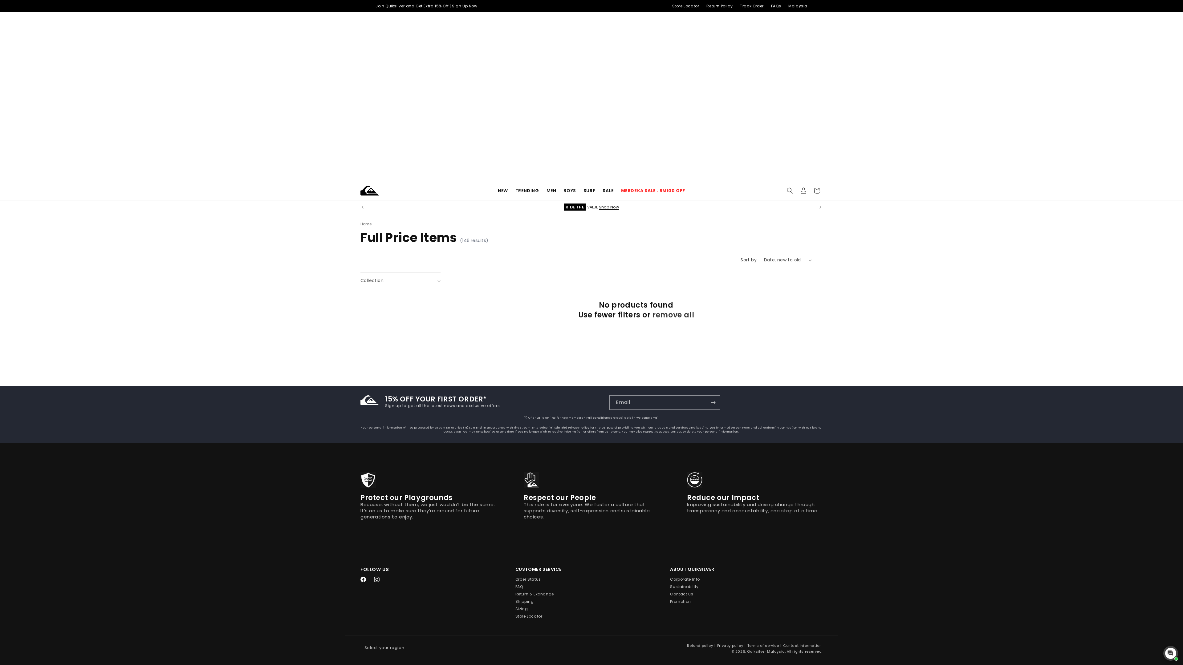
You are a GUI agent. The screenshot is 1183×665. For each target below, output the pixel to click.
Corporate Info (685, 579)
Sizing (521, 608)
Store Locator (685, 6)
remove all (673, 315)
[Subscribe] (713, 402)
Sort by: (749, 260)
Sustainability (684, 586)
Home (366, 224)
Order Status (528, 579)
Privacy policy (730, 645)
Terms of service (763, 645)
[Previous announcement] (362, 207)
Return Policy (719, 6)
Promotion (680, 601)
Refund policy (700, 645)
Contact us (681, 594)
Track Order (752, 6)
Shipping (524, 601)
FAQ (519, 586)
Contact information (802, 645)
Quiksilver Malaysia (766, 651)
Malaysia (797, 6)
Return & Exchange (534, 594)
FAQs (776, 6)
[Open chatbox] (1170, 653)
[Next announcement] (820, 207)
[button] (527, 190)
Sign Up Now (465, 6)
